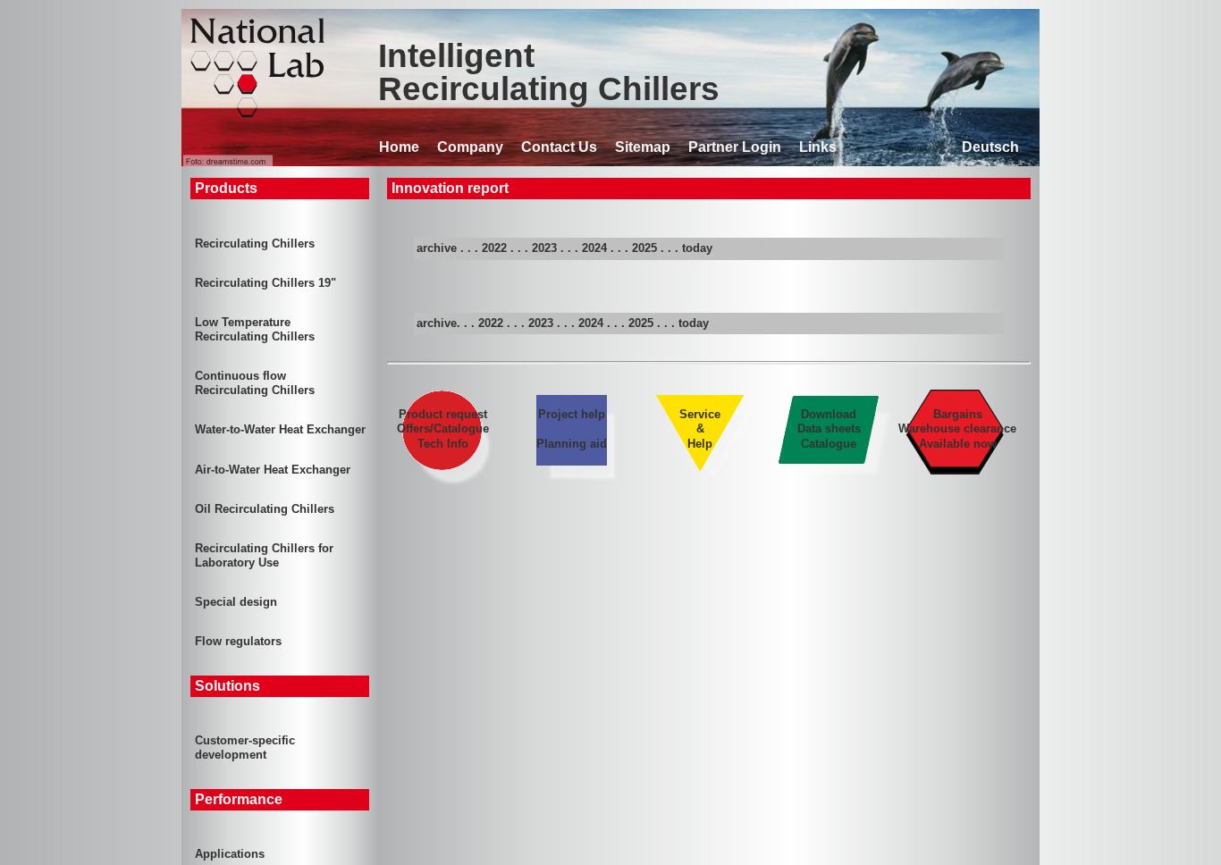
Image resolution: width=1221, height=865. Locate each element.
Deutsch (990, 147)
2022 (494, 248)
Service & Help (699, 428)
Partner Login (734, 147)
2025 (644, 248)
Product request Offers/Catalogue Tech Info (443, 428)
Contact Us (559, 147)
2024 (594, 248)
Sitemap (642, 147)
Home (399, 147)
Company (470, 147)
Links (818, 147)
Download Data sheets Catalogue (829, 428)
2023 (544, 248)
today (697, 248)
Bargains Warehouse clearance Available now (957, 428)
